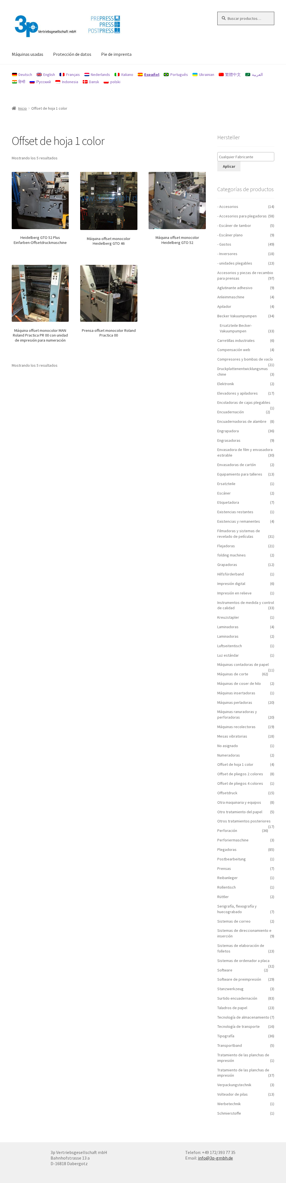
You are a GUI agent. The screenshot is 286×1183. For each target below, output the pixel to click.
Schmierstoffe (229, 1113)
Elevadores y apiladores (237, 393)
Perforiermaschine (233, 840)
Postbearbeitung (231, 859)
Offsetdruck (227, 792)
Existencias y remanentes (238, 521)
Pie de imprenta (116, 54)
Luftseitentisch (229, 645)
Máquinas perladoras (234, 702)
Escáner (224, 493)
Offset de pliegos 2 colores (240, 773)
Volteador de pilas (232, 1094)
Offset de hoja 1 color (235, 764)
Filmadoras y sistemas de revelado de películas (238, 533)
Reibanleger (227, 877)
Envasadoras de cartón (236, 464)
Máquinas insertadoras (236, 692)
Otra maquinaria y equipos (239, 802)
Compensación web (233, 349)
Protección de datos (72, 54)
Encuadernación (230, 411)
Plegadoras (227, 849)
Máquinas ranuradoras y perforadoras (237, 714)
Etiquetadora (228, 502)
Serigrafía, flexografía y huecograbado (237, 909)
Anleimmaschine (230, 296)
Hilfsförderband (230, 574)
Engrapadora (228, 430)
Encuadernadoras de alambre (241, 421)
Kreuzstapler (228, 617)
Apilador (224, 306)
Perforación (227, 830)
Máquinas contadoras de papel (243, 664)
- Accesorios (227, 206)
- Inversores (227, 253)
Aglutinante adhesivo (234, 287)
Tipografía (225, 1035)
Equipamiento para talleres (239, 474)
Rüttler (223, 896)
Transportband (229, 1045)
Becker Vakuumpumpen (237, 315)
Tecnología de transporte (238, 1026)
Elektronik (225, 383)
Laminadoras (228, 626)
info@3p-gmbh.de (215, 1158)
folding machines (231, 555)
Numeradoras (228, 755)
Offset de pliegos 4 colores (240, 783)
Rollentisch (226, 887)
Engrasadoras (228, 440)
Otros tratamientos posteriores (244, 821)
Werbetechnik (229, 1103)
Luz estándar (228, 655)
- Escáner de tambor (234, 225)
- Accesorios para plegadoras (242, 216)
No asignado (227, 745)
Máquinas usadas (27, 54)
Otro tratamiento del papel (239, 811)
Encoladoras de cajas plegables (243, 402)
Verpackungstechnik (234, 1084)
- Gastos (224, 244)
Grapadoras (227, 564)
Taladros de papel (232, 1007)
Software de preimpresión (239, 979)
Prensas (224, 868)
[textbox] (247, 157)
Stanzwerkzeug (230, 988)
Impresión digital (231, 583)
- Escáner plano (230, 234)
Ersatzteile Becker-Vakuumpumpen (236, 328)
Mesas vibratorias (232, 736)
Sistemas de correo (234, 921)
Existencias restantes (235, 511)
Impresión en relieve (234, 593)
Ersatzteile (226, 483)
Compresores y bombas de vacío (245, 359)
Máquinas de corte (232, 673)
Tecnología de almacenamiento (243, 1017)
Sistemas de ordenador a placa (243, 960)
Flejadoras (226, 545)
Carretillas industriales (236, 340)
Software (224, 970)
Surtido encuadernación (237, 998)
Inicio (22, 108)
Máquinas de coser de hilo (239, 683)
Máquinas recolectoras (236, 726)
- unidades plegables (234, 263)
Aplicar (229, 166)
